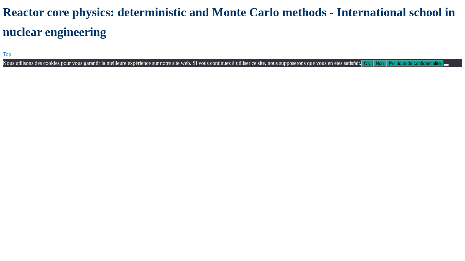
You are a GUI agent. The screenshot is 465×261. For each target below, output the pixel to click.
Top (7, 54)
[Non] (446, 65)
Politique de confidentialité (415, 63)
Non (380, 63)
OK (367, 63)
